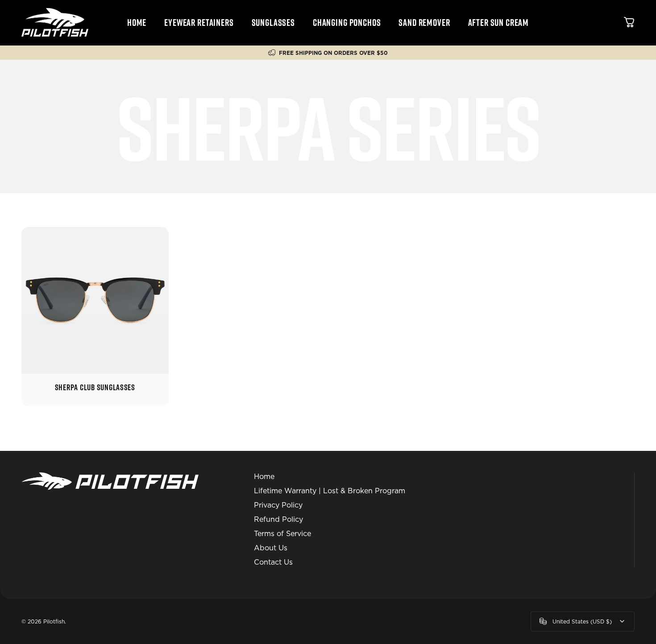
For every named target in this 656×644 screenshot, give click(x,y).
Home (264, 476)
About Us (270, 548)
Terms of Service (282, 533)
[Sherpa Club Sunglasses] (95, 300)
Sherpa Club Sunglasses (95, 387)
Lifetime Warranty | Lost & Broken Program (329, 491)
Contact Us (273, 562)
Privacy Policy (278, 505)
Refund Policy (278, 519)
